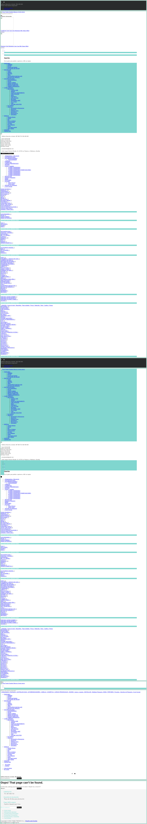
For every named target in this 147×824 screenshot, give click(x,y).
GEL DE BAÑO (5, 250)
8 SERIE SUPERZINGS (14, 171)
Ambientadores (5, 191)
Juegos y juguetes (9, 166)
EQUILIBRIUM (5, 350)
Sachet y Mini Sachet (7, 204)
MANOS (3, 239)
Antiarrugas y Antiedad (7, 232)
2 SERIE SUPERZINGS (14, 172)
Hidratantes (4, 237)
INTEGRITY (4, 311)
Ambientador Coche (6, 203)
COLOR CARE (5, 308)
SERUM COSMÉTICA (7, 243)
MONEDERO (4, 290)
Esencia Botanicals (6, 205)
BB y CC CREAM (5, 235)
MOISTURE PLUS (6, 323)
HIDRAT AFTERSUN (6, 218)
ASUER (3, 225)
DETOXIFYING (5, 352)
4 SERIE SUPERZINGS (14, 175)
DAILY (3, 310)
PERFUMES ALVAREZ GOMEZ (9, 299)
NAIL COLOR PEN (6, 283)
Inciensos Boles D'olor (7, 208)
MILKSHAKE (5, 306)
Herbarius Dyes (5, 346)
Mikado (3, 198)
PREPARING (4, 349)
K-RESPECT (4, 337)
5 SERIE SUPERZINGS (14, 167)
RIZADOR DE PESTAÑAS (8, 264)
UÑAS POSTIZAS (6, 280)
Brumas (3, 195)
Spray (3, 196)
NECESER (4, 292)
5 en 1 (3, 222)
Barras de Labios (6, 267)
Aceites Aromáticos (6, 189)
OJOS (3, 257)
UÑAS (3, 278)
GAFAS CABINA (5, 216)
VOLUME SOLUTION (6, 318)
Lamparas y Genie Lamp (7, 209)
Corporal (3, 236)
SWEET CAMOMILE (6, 328)
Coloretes (4, 275)
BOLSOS (4, 288)
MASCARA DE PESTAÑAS (8, 261)
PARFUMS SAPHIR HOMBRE (9, 296)
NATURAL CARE (5, 326)
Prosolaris (7, 181)
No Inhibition (4, 338)
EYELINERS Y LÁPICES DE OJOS (10, 258)
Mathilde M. (5, 190)
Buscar (19, 778)
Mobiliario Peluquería (10, 177)
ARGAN (3, 317)
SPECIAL (3, 329)
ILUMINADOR (5, 265)
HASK (3, 226)
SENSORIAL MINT (6, 315)
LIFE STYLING (5, 313)
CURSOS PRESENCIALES (12, 163)
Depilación (4, 252)
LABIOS (4, 266)
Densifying (4, 341)
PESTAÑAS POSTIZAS (7, 262)
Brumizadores (5, 194)
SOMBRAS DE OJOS (7, 260)
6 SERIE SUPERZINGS (14, 168)
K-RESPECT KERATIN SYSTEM (9, 332)
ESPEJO (3, 289)
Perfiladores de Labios (7, 270)
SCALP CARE (5, 331)
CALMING (4, 351)
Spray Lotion (11, 184)
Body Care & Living (6, 336)
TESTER (4, 300)
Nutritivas (4, 241)
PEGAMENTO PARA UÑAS (8, 279)
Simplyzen (4, 340)
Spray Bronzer (11, 182)
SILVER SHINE (5, 327)
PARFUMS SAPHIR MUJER (8, 298)
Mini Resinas (5, 199)
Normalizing (4, 343)
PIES (3, 240)
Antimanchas (4, 234)
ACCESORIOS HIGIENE (8, 247)
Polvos (3, 274)
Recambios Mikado (6, 200)
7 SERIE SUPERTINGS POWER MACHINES (19, 170)
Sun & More (4, 322)
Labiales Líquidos (6, 269)
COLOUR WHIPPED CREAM (8, 324)
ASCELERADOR (12, 159)
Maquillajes (4, 273)
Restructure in (5, 345)
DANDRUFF (4, 354)
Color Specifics (5, 334)
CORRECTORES (6, 276)
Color (3, 320)
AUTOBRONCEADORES (11, 158)
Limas (3, 284)
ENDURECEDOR (5, 281)
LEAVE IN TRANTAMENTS (8, 319)
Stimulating (4, 342)
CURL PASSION (5, 309)
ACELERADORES (6, 214)
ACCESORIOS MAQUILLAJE (9, 285)
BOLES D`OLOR (6, 192)
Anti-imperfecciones (6, 231)
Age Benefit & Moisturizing (8, 347)
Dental (3, 251)
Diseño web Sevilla (31, 821)
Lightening (4, 333)
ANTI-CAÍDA (4, 224)
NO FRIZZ (4, 314)
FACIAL (3, 215)
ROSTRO (4, 271)
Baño (3, 249)
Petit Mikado (4, 201)
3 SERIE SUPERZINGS (14, 173)
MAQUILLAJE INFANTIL (7, 287)
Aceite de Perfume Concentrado (9, 206)
